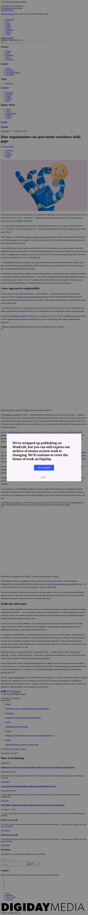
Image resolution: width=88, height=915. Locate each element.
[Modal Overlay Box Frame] (44, 457)
